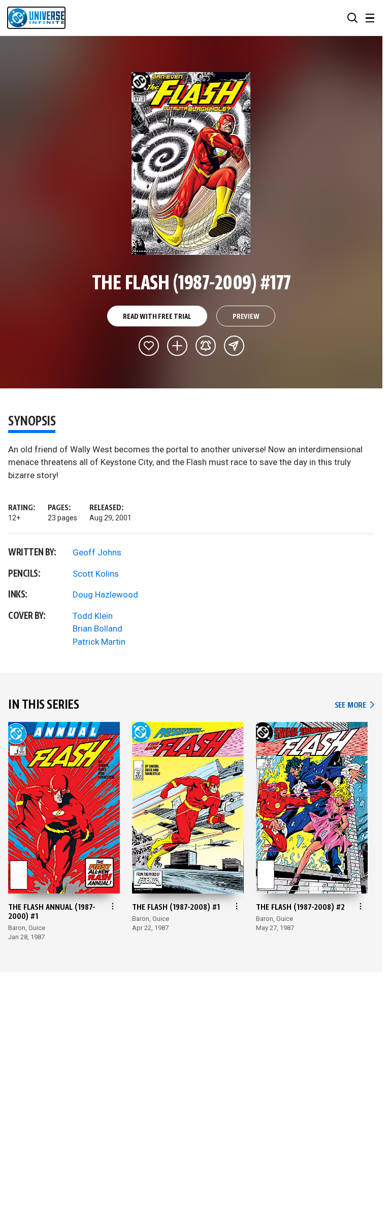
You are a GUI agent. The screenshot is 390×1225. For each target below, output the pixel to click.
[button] (352, 18)
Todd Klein (93, 616)
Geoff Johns (97, 552)
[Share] (234, 346)
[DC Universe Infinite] (36, 18)
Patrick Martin (99, 642)
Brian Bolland (97, 628)
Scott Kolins (96, 574)
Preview (246, 316)
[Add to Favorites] (149, 346)
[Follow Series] (206, 346)
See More (354, 705)
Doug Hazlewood (105, 594)
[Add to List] (177, 346)
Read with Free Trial (157, 316)
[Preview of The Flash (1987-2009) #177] (191, 163)
